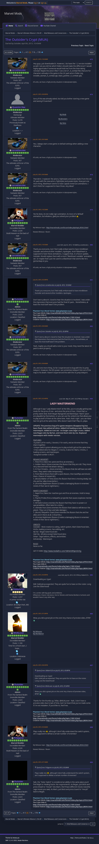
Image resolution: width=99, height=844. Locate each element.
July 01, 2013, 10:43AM (40, 59)
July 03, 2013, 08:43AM (40, 326)
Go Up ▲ (91, 838)
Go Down (8, 52)
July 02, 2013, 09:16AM (40, 139)
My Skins (63, 123)
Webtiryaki (16, 838)
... (25, 52)
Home (11, 26)
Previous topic (77, 45)
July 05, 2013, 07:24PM (40, 613)
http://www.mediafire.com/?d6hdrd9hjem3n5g (62, 551)
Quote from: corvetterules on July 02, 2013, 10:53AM (54, 285)
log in (36, 3)
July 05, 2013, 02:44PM (40, 398)
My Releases (37, 631)
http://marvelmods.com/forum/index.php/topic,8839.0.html (69, 319)
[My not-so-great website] (17, 653)
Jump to (60, 824)
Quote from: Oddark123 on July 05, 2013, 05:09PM (53, 670)
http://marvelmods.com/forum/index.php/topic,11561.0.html (56, 317)
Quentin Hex (18, 107)
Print (92, 53)
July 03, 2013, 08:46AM (40, 363)
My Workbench (38, 634)
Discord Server (33, 26)
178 (38, 52)
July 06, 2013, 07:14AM (40, 762)
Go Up (7, 813)
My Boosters (62, 119)
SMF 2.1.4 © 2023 (11, 840)
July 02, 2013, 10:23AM (40, 209)
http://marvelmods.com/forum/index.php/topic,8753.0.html (69, 313)
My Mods (63, 114)
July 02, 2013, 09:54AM (40, 174)
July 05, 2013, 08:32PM (40, 665)
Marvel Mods (13, 13)
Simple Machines (23, 840)
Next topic (89, 45)
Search (20, 26)
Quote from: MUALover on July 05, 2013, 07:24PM (53, 686)
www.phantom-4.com (64, 311)
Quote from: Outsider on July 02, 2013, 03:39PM (52, 331)
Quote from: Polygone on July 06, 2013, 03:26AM (53, 767)
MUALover (18, 632)
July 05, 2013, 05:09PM (40, 575)
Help (71, 838)
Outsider (18, 299)
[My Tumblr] (17, 128)
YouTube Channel (49, 26)
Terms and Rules (80, 838)
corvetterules (19, 70)
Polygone (18, 220)
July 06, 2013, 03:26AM (40, 727)
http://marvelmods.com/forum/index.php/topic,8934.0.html (67, 227)
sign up (43, 3)
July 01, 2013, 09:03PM (40, 94)
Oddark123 (18, 589)
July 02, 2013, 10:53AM (40, 245)
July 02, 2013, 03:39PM (40, 280)
